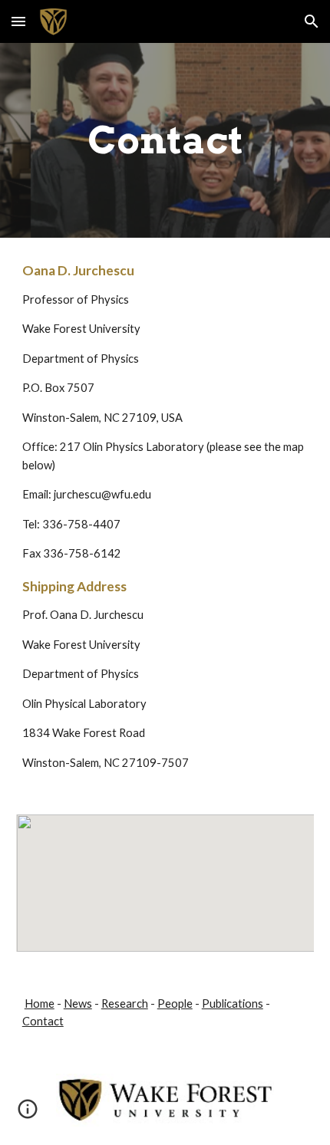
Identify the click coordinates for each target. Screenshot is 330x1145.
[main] (165, 140)
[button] (18, 21)
